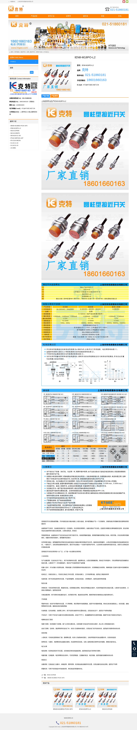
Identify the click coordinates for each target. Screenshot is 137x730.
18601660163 (97, 80)
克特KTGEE (39, 52)
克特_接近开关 (31, 52)
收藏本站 (12, 1)
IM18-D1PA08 (51, 675)
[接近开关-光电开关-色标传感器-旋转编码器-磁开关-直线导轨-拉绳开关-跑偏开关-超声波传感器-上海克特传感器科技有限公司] (25, 8)
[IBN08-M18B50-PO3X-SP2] (63, 697)
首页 (17, 16)
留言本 (85, 16)
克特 (85, 70)
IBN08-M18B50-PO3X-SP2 (55, 678)
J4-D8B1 (13, 148)
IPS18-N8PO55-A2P (16, 138)
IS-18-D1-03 (14, 145)
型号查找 (17, 52)
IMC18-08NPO (15, 133)
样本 (102, 16)
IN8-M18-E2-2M (15, 135)
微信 (127, 1)
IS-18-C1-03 (14, 143)
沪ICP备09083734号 (82, 726)
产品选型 (34, 16)
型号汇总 (51, 16)
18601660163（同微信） (27, 101)
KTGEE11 (46, 52)
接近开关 (23, 52)
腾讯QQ (124, 1)
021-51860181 (119, 9)
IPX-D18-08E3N (15, 140)
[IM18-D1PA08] (107, 697)
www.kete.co (68, 718)
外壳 (119, 16)
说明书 (68, 16)
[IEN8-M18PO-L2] (85, 697)
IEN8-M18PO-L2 (85, 709)
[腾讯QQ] (134, 649)
